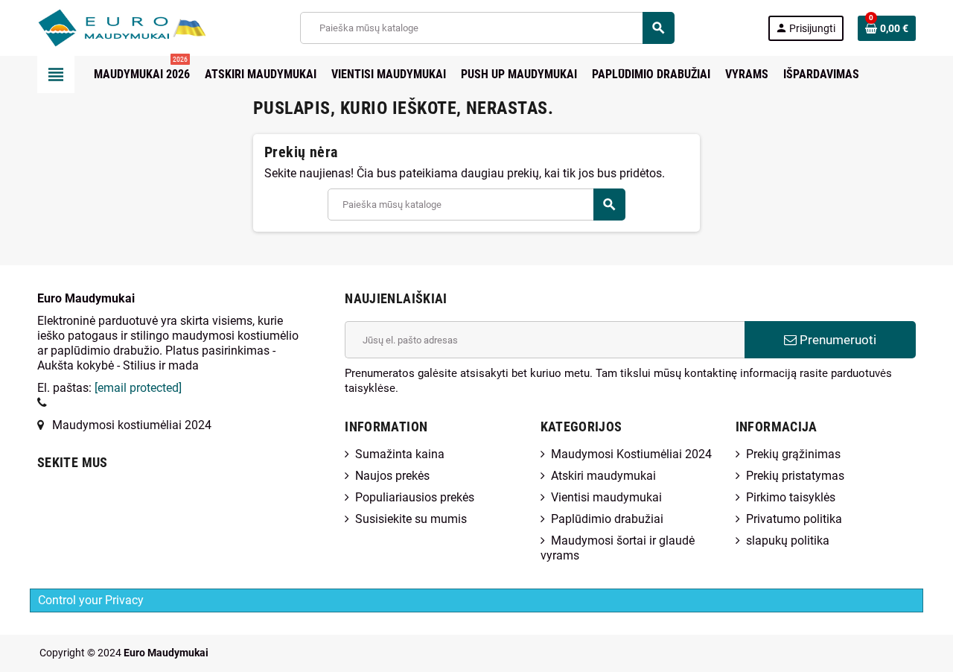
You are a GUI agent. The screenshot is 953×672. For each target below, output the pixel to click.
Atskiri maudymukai (603, 476)
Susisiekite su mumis (411, 519)
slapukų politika (787, 540)
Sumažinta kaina (399, 454)
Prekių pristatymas (795, 476)
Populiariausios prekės (414, 497)
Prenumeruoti (836, 339)
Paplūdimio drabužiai (607, 519)
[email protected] (138, 388)
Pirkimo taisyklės (790, 497)
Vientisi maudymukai (606, 497)
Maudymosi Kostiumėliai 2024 (631, 454)
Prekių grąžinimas (793, 454)
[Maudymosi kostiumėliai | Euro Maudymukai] (103, 27)
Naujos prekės (392, 476)
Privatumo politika (794, 519)
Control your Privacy (91, 600)
